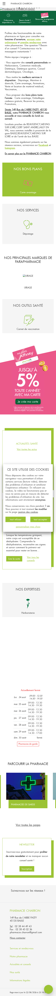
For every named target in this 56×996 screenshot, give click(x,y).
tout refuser (15, 519)
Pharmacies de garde (28, 743)
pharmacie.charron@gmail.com (26, 932)
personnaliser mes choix (28, 526)
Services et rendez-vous (22, 948)
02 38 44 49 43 (23, 926)
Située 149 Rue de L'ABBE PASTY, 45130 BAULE (26, 111)
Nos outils (15, 972)
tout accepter (40, 519)
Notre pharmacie (19, 956)
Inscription (27, 868)
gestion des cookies (28, 511)
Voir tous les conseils (33, 559)
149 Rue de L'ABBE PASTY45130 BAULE (23, 919)
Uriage (28, 287)
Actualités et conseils (21, 964)
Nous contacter (17, 937)
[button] (16, 7)
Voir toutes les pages (28, 825)
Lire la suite (14, 558)
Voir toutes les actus (27, 449)
